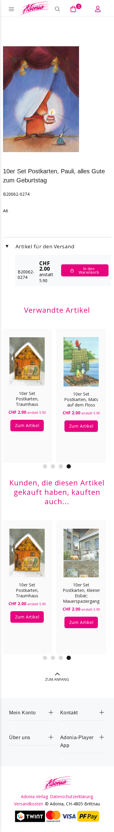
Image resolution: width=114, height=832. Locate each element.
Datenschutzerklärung (71, 796)
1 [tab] (45, 466)
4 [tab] (69, 466)
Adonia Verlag (34, 796)
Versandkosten (28, 804)
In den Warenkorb (89, 270)
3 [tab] (61, 466)
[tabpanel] (81, 392)
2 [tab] (53, 466)
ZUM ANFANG (57, 679)
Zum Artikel (27, 425)
